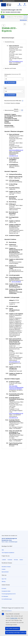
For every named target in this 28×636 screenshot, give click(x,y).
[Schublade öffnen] (3, 25)
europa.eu (9, 611)
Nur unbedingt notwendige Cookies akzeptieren (16, 632)
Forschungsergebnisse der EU (9, 593)
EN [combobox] (6, 78)
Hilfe (3, 550)
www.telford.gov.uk (13, 155)
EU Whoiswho (5, 596)
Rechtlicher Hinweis (6, 566)
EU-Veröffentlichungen (7, 599)
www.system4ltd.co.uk (14, 361)
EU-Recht (4, 588)
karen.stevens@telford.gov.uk (16, 61)
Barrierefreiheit (5, 571)
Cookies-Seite (13, 618)
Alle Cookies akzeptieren (12, 628)
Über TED (4, 578)
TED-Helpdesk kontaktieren (8, 552)
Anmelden (20, 5)
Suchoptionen (23, 20)
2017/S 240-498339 (16, 281)
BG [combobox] (6, 91)
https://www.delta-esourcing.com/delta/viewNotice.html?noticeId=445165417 (16, 387)
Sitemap (3, 581)
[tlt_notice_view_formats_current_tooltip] (22, 110)
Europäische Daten (6, 591)
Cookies (3, 569)
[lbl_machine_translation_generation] (22, 100)
